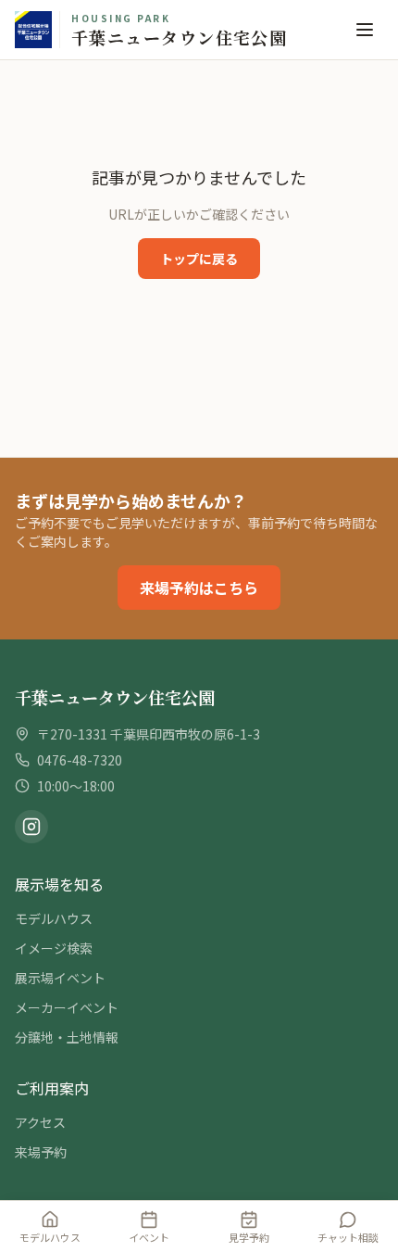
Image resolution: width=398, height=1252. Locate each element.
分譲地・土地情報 (66, 1037)
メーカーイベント (66, 1007)
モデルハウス (54, 918)
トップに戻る (199, 258)
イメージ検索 (54, 948)
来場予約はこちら (199, 587)
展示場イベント (60, 977)
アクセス (40, 1122)
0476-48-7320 (79, 760)
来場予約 (41, 1152)
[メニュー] (364, 29)
